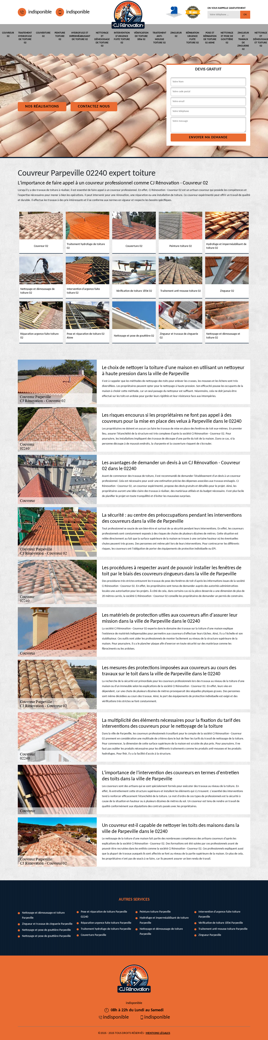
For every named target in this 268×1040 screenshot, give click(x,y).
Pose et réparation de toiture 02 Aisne (209, 38)
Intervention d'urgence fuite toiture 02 (122, 38)
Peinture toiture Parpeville (155, 911)
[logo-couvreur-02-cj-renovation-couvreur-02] (128, 12)
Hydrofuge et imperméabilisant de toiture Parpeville (164, 920)
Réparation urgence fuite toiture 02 (192, 38)
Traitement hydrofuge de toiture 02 (25, 38)
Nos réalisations (42, 107)
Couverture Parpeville (93, 935)
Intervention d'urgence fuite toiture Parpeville (219, 914)
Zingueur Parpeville (209, 935)
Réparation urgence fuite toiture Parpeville (106, 923)
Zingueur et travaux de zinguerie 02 (243, 41)
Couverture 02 (43, 35)
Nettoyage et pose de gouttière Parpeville (46, 930)
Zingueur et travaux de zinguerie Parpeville (47, 924)
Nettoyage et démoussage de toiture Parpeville (161, 931)
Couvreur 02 (8, 35)
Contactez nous (94, 107)
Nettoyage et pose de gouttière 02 (227, 38)
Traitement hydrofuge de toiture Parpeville (106, 929)
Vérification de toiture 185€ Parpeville (220, 923)
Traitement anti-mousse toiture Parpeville (222, 929)
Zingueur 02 (176, 35)
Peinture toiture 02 (60, 36)
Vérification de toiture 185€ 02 (141, 36)
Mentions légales (158, 1033)
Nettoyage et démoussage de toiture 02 (102, 39)
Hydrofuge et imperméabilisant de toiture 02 (79, 36)
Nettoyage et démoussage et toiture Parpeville (43, 915)
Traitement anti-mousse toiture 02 (159, 38)
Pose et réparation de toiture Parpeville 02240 (104, 914)
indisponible (40, 12)
